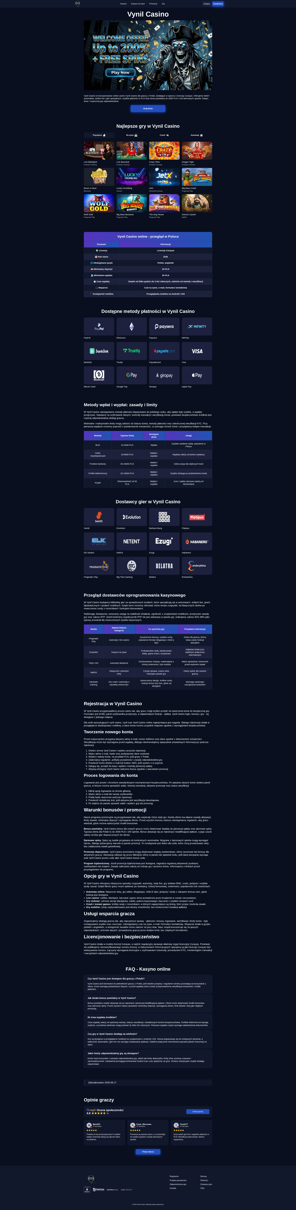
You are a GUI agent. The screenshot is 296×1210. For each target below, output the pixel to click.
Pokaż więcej (148, 1152)
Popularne (97, 135)
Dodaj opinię (198, 1112)
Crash (162, 135)
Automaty (195, 135)
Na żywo (130, 135)
